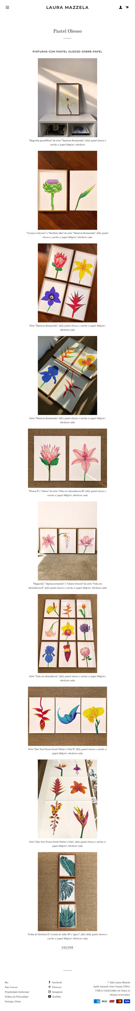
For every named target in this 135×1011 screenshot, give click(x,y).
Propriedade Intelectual (17, 991)
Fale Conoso (11, 987)
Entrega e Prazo (13, 1001)
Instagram (57, 991)
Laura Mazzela (67, 7)
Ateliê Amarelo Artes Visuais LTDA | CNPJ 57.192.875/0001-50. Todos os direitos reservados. (111, 990)
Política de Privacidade (16, 996)
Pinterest (56, 987)
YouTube (56, 996)
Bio (6, 982)
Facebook (57, 982)
